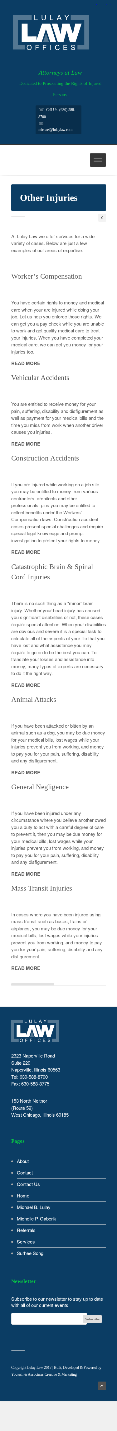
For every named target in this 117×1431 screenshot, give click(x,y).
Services (26, 1241)
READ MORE (25, 363)
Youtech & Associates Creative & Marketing (44, 1375)
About (23, 1161)
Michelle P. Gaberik (36, 1218)
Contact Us (28, 1184)
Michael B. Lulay (34, 1207)
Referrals (26, 1230)
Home (23, 1195)
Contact (25, 1172)
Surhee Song (30, 1253)
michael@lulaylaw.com (55, 129)
